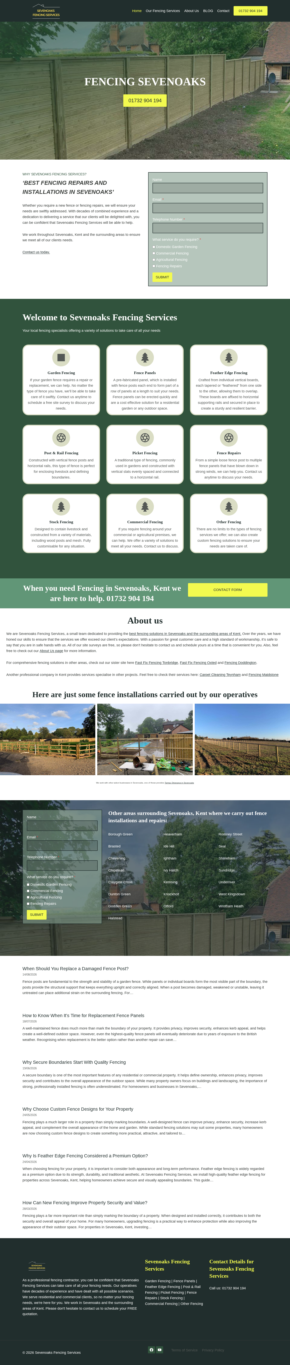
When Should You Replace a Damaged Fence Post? (75, 968)
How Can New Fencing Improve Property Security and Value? (84, 1202)
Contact (223, 11)
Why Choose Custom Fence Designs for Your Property (77, 1109)
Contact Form (227, 590)
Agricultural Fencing (171, 260)
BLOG (208, 11)
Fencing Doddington (240, 663)
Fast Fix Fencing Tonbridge (156, 663)
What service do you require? (176, 240)
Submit (162, 277)
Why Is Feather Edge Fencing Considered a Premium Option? (85, 1155)
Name (157, 180)
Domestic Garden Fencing (176, 247)
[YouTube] (159, 1349)
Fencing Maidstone (264, 675)
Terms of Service (184, 1350)
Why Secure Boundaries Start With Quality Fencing (74, 1062)
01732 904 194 (250, 11)
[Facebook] (151, 1349)
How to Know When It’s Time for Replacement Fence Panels (83, 1015)
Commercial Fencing (172, 253)
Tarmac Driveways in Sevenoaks (179, 783)
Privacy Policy (213, 1350)
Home (137, 11)
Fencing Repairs (169, 266)
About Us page (51, 651)
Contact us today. (36, 252)
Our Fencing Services (163, 11)
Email (158, 200)
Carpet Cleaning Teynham (220, 675)
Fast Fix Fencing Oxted (198, 663)
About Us (191, 11)
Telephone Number (168, 219)
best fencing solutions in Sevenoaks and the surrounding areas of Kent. (185, 634)
